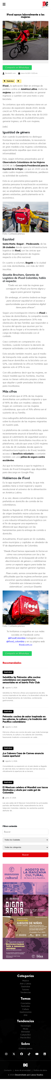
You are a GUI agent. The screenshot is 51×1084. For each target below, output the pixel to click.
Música (25, 981)
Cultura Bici (25, 1035)
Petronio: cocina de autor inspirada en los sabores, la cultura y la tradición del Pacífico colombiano (24, 719)
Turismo (25, 990)
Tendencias (25, 993)
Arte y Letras (25, 984)
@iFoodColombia (17, 638)
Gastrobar (25, 987)
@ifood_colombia (15, 642)
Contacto (8, 1070)
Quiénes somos (25, 1049)
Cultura (25, 1009)
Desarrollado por (29, 1075)
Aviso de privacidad (22, 1070)
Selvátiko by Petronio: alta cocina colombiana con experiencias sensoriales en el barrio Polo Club (21, 680)
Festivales (25, 1006)
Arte (25, 1015)
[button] (4, 4)
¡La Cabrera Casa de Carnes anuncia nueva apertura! (23, 754)
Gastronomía (25, 1012)
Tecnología (26, 1026)
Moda (25, 1029)
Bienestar (25, 1032)
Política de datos (40, 1070)
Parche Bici (25, 1038)
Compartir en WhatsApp (17, 68)
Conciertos (25, 1003)
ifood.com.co (25, 645)
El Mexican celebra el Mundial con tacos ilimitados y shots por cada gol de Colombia (25, 790)
